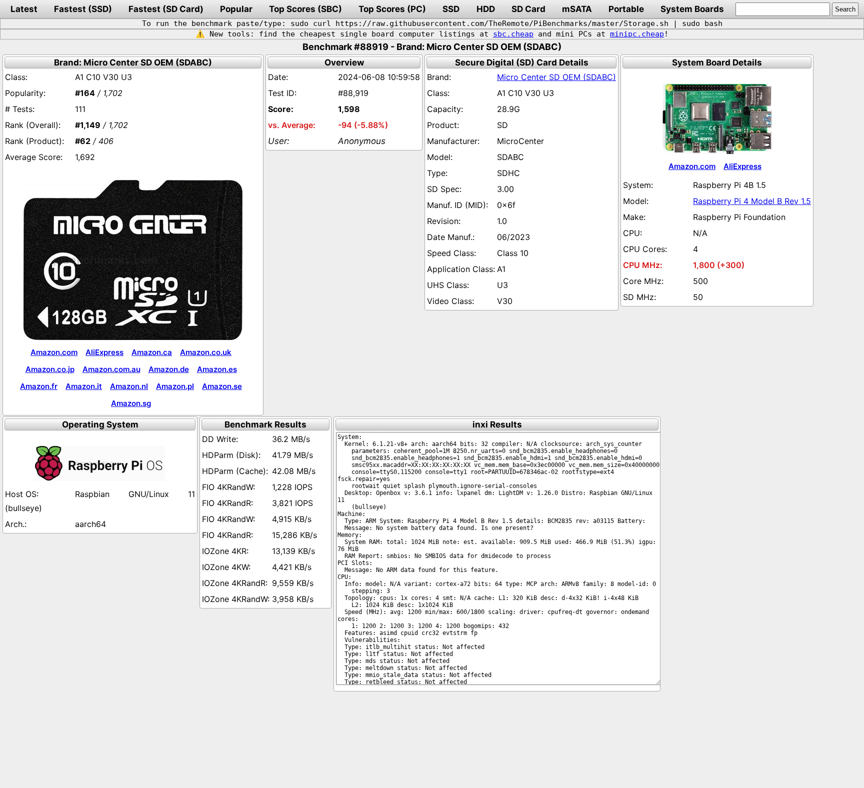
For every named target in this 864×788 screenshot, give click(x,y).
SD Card (529, 9)
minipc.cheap (637, 34)
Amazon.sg (131, 403)
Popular (236, 9)
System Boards (692, 9)
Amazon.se (222, 386)
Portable (626, 9)
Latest (24, 9)
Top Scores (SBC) (305, 9)
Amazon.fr (39, 386)
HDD (485, 9)
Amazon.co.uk (206, 352)
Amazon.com (54, 352)
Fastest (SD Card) (166, 9)
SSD (451, 9)
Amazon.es (217, 369)
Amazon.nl (129, 386)
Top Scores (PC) (392, 9)
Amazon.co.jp (50, 369)
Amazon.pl (175, 386)
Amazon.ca (152, 352)
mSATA (577, 9)
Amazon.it (84, 386)
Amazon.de (168, 369)
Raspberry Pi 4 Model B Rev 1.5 (752, 201)
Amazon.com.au (111, 369)
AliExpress (105, 352)
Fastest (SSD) (83, 9)
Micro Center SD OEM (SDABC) (556, 77)
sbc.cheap (513, 34)
